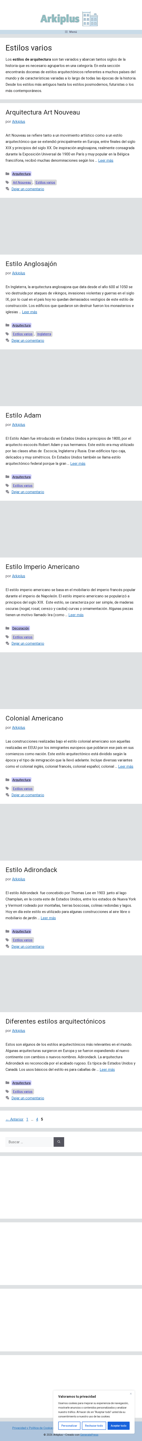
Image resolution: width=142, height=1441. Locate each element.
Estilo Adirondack (31, 870)
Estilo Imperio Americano (43, 567)
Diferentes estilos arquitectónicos (56, 1021)
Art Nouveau (22, 182)
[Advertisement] (71, 227)
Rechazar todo (94, 1425)
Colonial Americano (34, 718)
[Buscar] (59, 1142)
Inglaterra (44, 334)
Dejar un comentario (27, 189)
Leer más (105, 160)
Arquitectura (21, 174)
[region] (94, 1412)
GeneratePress (89, 1434)
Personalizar (69, 1425)
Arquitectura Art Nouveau (43, 112)
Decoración (20, 628)
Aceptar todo (118, 1425)
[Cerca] (131, 1393)
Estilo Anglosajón (31, 264)
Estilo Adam (23, 415)
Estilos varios (45, 182)
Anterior (14, 1119)
